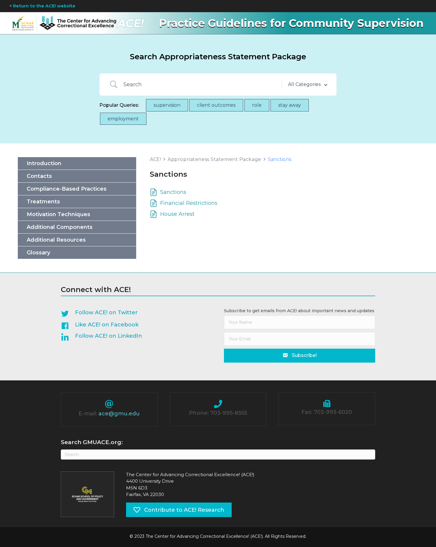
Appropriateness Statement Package (214, 159)
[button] (299, 356)
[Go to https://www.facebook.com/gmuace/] (133, 326)
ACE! (155, 159)
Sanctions (173, 192)
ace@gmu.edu (119, 413)
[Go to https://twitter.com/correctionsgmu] (133, 314)
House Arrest (177, 214)
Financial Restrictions (188, 203)
